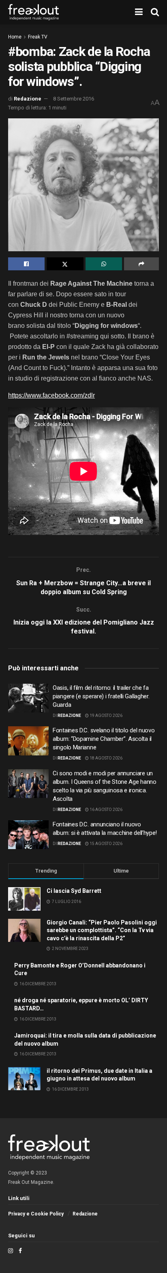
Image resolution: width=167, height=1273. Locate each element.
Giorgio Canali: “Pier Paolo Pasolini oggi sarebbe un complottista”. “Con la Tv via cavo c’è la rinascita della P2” (102, 930)
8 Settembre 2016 (73, 99)
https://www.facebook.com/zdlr (51, 395)
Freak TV (37, 37)
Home (14, 37)
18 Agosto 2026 (105, 758)
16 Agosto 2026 (105, 809)
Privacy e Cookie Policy (36, 1214)
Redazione (27, 99)
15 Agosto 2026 (105, 843)
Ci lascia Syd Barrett (74, 891)
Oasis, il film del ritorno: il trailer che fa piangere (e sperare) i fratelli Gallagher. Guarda (101, 696)
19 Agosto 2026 (105, 715)
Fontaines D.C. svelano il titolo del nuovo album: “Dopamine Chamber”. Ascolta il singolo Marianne (103, 739)
